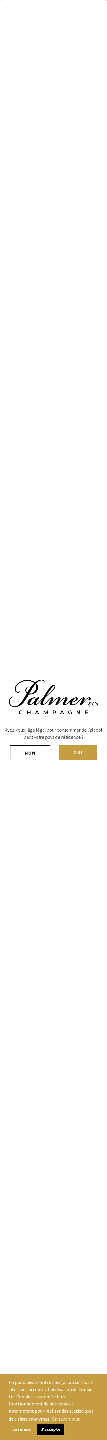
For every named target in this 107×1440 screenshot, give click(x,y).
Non (30, 753)
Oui (78, 752)
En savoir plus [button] (66, 1419)
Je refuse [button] (21, 1429)
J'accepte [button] (50, 1429)
